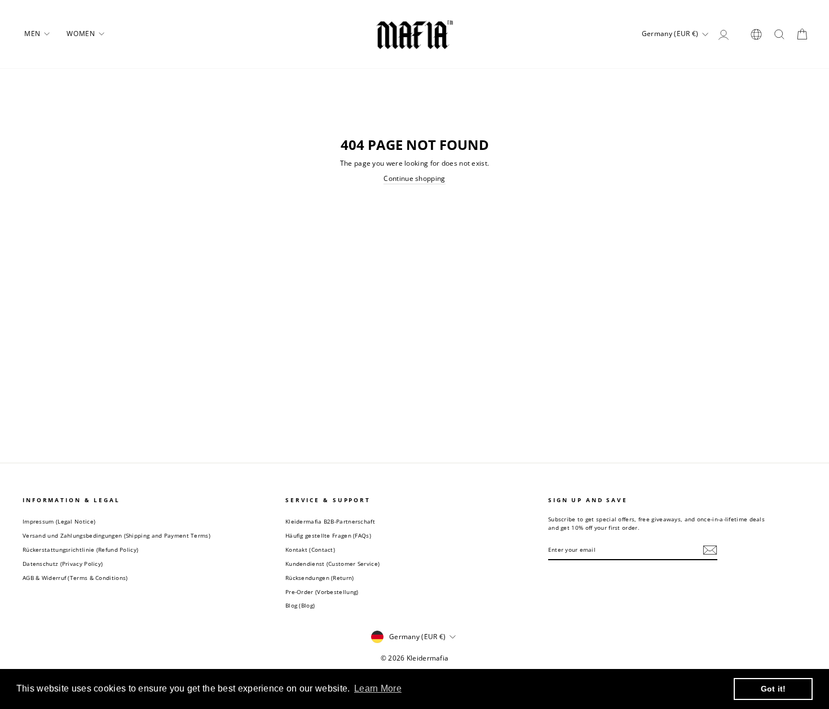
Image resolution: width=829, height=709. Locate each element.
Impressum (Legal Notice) (59, 521)
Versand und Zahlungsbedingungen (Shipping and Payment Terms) (116, 535)
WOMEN (82, 33)
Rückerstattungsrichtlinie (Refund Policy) (80, 549)
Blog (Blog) (300, 605)
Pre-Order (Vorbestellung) (322, 592)
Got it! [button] (773, 688)
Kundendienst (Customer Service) (332, 564)
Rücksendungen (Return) (319, 578)
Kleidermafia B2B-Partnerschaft (330, 521)
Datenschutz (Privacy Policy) (63, 564)
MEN (33, 33)
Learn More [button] (378, 688)
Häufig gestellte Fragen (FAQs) (328, 535)
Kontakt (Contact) (310, 549)
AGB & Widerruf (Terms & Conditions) (75, 578)
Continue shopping (414, 178)
